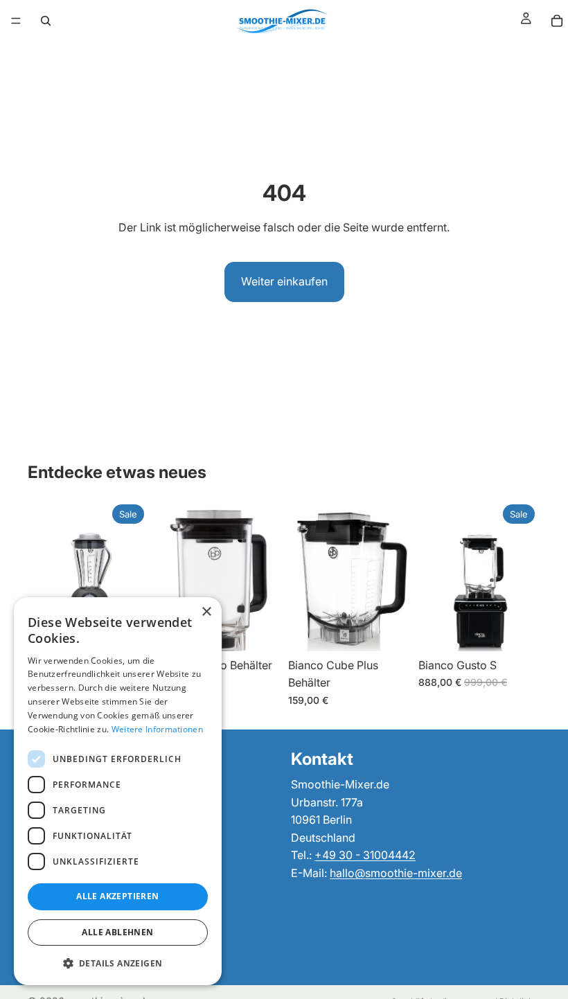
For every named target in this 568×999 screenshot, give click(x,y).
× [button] (206, 612)
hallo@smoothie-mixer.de (396, 873)
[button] (118, 963)
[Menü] (16, 21)
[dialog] (118, 791)
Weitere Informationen (157, 729)
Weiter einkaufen (284, 281)
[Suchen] (45, 21)
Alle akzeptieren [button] (117, 896)
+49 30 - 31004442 (365, 856)
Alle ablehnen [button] (117, 932)
